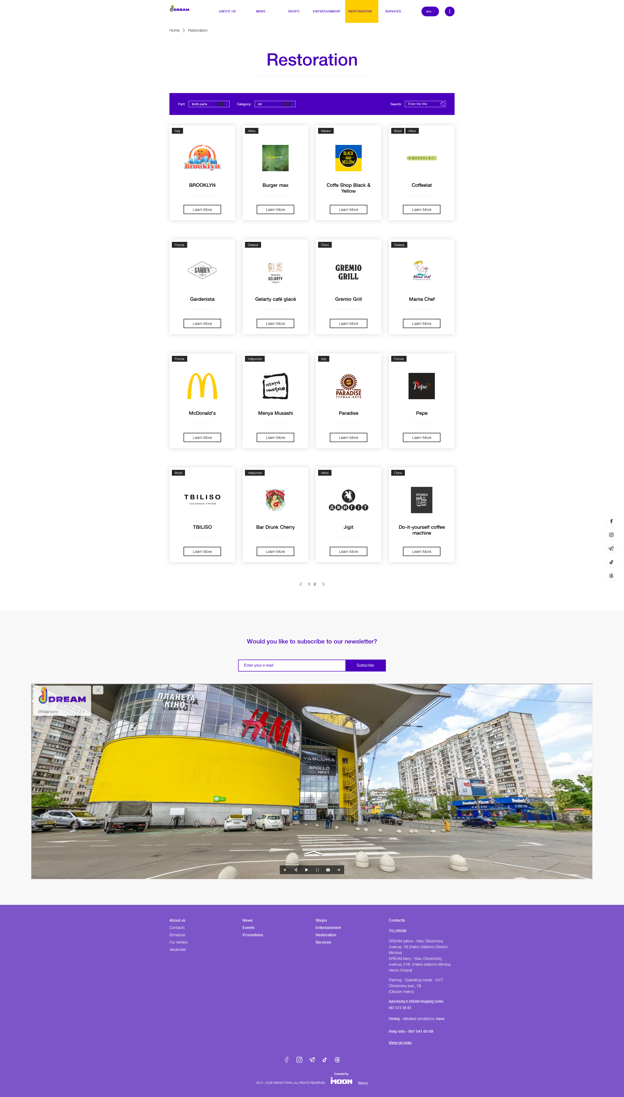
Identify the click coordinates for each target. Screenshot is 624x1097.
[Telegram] (611, 548)
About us (177, 920)
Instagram (299, 1060)
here (440, 1018)
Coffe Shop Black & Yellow (348, 188)
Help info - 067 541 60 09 (411, 1031)
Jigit (348, 527)
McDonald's (202, 413)
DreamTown (179, 8)
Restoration (326, 934)
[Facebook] (611, 521)
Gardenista (202, 299)
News (248, 920)
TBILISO (202, 527)
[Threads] (611, 576)
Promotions (253, 934)
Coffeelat (422, 185)
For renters (178, 942)
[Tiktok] (611, 562)
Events (248, 927)
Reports (363, 1083)
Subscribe (365, 665)
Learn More (202, 209)
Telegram (312, 1060)
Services (323, 942)
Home (174, 30)
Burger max (276, 185)
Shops (321, 920)
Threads (337, 1060)
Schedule (177, 935)
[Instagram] (611, 535)
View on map (400, 1042)
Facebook (287, 1060)
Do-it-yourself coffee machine (422, 530)
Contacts (177, 927)
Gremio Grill (348, 299)
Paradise (348, 413)
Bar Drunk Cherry (275, 527)
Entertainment (328, 927)
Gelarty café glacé (275, 299)
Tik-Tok (325, 1060)
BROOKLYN (202, 185)
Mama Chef (422, 299)
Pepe (422, 413)
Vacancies (177, 949)
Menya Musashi (275, 413)
